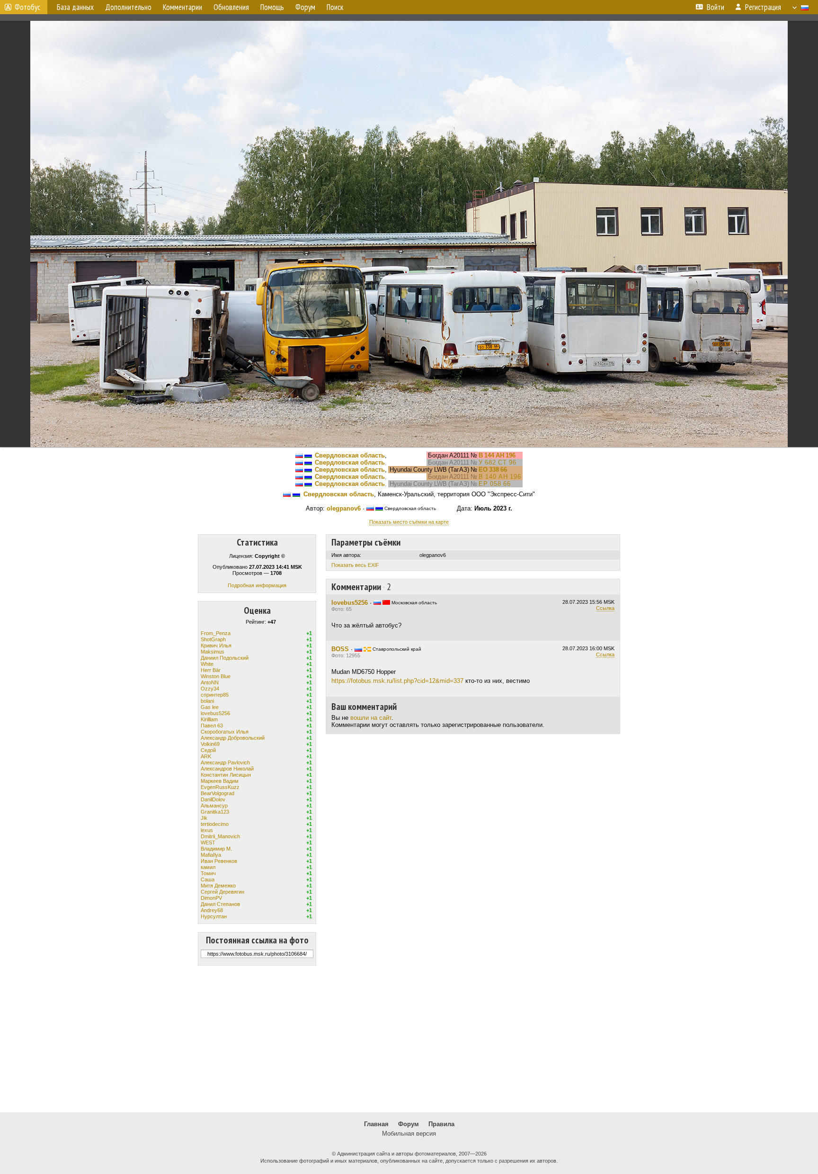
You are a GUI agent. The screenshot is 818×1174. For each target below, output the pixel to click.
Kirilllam (209, 719)
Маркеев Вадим (220, 781)
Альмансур (214, 805)
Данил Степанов (220, 904)
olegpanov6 (344, 508)
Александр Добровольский (233, 738)
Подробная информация (257, 585)
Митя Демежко (218, 885)
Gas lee (210, 707)
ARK (206, 756)
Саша (207, 879)
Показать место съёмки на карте (409, 522)
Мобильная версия (409, 1133)
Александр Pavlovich (225, 762)
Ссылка (605, 608)
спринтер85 (215, 695)
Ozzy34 (210, 688)
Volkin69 (210, 744)
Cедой (208, 750)
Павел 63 (212, 725)
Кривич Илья (216, 645)
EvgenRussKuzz (220, 787)
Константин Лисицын (226, 775)
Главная (376, 1124)
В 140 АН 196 (500, 476)
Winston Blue (216, 676)
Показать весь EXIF (355, 565)
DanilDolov (213, 799)
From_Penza (216, 633)
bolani (207, 701)
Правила (441, 1124)
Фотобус (27, 7)
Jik (204, 818)
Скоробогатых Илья (225, 732)
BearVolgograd (217, 793)
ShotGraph (213, 639)
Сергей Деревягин (222, 892)
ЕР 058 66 (495, 483)
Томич (208, 873)
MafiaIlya (211, 855)
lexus (207, 830)
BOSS (340, 649)
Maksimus (212, 651)
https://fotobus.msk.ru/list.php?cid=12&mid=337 (397, 680)
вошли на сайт (370, 717)
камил (208, 867)
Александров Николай (227, 768)
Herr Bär (211, 670)
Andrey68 (212, 910)
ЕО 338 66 (493, 469)
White (207, 664)
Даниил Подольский (225, 658)
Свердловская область (350, 455)
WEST (208, 842)
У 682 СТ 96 (497, 462)
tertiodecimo (215, 824)
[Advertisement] (409, 1039)
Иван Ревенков (219, 861)
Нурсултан (214, 916)
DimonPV (211, 898)
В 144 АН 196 (497, 455)
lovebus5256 (215, 713)
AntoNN (210, 682)
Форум (408, 1124)
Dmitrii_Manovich (220, 836)
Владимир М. (216, 848)
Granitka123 (215, 812)
